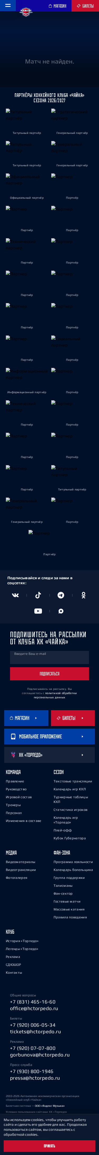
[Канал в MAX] (61, 611)
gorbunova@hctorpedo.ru (40, 1054)
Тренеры (13, 805)
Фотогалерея (16, 878)
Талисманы (63, 886)
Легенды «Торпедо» (22, 949)
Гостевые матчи (67, 901)
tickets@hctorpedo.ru (35, 1031)
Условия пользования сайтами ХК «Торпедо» (36, 1111)
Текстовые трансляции (73, 781)
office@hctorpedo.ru (34, 1008)
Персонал (14, 813)
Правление (15, 781)
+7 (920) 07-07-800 (32, 1048)
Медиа (11, 852)
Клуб (10, 931)
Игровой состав (19, 797)
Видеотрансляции (21, 870)
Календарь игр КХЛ (70, 789)
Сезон (59, 772)
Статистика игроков (70, 810)
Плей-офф (63, 830)
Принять (49, 1146)
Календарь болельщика (73, 870)
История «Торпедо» (22, 941)
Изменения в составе (23, 821)
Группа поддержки (69, 878)
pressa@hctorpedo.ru (35, 1078)
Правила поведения (70, 917)
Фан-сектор (63, 893)
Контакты (14, 972)
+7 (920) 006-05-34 (32, 1025)
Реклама (13, 957)
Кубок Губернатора (70, 838)
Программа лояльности (73, 862)
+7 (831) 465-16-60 (32, 1002)
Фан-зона (62, 852)
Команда (13, 772)
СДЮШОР (13, 965)
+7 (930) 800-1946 (32, 1071)
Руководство (16, 789)
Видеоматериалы (20, 862)
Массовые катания (69, 909)
